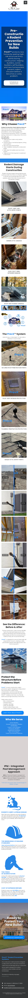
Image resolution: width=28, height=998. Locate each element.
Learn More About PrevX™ (12, 713)
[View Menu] (25, 2)
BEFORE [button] (5, 477)
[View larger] (14, 194)
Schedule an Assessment (14, 83)
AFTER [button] (23, 477)
